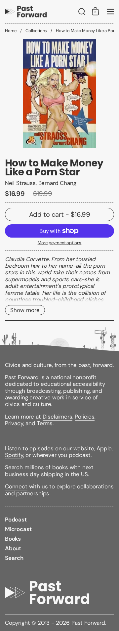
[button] (82, 11)
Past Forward (88, 622)
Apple (104, 448)
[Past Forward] (26, 11)
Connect (16, 486)
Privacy (14, 423)
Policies (85, 416)
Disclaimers (57, 416)
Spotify (14, 455)
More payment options (60, 243)
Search (14, 467)
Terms (45, 423)
